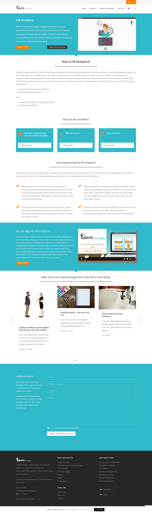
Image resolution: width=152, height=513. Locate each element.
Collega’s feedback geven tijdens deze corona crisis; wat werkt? (34, 328)
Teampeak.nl (24, 474)
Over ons (60, 495)
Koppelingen (62, 481)
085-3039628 (21, 488)
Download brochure (57, 47)
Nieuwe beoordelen (106, 475)
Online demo (23, 47)
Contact (120, 8)
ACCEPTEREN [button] (99, 510)
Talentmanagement (106, 478)
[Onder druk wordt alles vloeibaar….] (117, 297)
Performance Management (109, 462)
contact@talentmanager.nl (26, 491)
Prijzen (60, 475)
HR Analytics (103, 468)
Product (93, 8)
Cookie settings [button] (86, 509)
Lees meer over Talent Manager (69, 465)
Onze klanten (62, 468)
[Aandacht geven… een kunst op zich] (76, 297)
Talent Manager (63, 462)
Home (84, 8)
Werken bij (61, 492)
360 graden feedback (107, 465)
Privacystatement (72, 509)
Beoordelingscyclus (106, 481)
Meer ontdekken (107, 8)
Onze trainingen (63, 471)
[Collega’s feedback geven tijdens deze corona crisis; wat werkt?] (34, 304)
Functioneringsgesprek (108, 471)
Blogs (59, 478)
